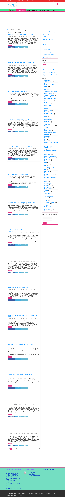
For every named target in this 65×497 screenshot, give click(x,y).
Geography (45, 47)
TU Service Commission (50, 207)
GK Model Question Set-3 (12, 475)
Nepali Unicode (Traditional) (50, 72)
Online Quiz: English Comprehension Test (11, 481)
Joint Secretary (22, 232)
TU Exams (46, 203)
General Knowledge (50, 1)
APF (45, 83)
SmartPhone (47, 191)
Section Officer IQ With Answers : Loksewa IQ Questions (21, 146)
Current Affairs (47, 49)
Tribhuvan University (49, 202)
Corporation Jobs (48, 100)
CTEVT (46, 102)
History (45, 44)
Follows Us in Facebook (48, 469)
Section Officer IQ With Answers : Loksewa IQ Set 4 (19, 91)
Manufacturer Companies (50, 150)
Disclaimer (47, 493)
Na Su (45, 153)
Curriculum (47, 104)
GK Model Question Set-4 (12, 477)
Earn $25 (31, 1)
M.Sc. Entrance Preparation (47, 147)
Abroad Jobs (47, 80)
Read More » (10, 45)
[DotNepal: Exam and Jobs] (13, 5)
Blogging (46, 89)
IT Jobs (46, 127)
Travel (45, 200)
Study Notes (42, 10)
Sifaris (46, 190)
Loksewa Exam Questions (39, 1)
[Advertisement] (32, 20)
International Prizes (48, 39)
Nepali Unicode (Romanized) (50, 75)
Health (46, 116)
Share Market (47, 188)
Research (46, 180)
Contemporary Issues (48, 54)
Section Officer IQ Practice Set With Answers (18, 174)
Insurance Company (49, 126)
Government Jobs (48, 115)
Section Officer (48, 187)
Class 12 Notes (48, 93)
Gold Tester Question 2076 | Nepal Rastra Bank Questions (21, 202)
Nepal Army (47, 154)
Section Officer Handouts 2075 (13, 488)
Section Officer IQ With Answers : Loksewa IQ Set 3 (19, 119)
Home (8, 30)
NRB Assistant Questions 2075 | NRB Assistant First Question (22, 34)
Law (45, 137)
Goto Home (19, 495)
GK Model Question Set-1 (12, 473)
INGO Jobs (47, 124)
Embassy (46, 108)
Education (46, 107)
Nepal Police (47, 159)
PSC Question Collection (24, 36)
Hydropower (47, 121)
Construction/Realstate (50, 98)
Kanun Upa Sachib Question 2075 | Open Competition (20, 374)
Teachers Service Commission (48, 197)
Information (47, 122)
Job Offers (12, 10)
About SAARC (46, 34)
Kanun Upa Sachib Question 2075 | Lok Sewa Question (20, 431)
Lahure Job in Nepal (11, 2)
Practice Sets (47, 172)
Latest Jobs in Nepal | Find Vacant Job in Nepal (17, 1)
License (46, 141)
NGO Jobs (46, 164)
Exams (46, 111)
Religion (45, 37)
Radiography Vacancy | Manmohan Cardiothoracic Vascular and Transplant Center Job (34, 473)
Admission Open (48, 81)
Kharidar (46, 134)
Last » (23, 448)
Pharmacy (46, 171)
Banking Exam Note (49, 84)
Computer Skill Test (49, 96)
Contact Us (13, 495)
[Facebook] (50, 492)
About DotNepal (39, 493)
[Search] (57, 4)
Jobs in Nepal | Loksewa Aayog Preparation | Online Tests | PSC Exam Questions (8, 10)
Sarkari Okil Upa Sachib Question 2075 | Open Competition (21, 344)
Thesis (46, 199)
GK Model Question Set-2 (12, 474)
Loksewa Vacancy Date (31, 10)
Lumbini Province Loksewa (51, 142)
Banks (45, 86)
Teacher (46, 195)
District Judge (47, 105)
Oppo (45, 169)
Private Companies (49, 174)
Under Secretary (33, 346)
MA (45, 149)
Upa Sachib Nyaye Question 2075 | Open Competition (20, 403)
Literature (45, 42)
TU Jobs (46, 205)
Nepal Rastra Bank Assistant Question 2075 (18, 287)
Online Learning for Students (48, 168)
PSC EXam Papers (20, 10)
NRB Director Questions (13, 260)
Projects (46, 176)
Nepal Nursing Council (50, 156)
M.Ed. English (47, 145)
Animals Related (47, 57)
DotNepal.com (20, 493)
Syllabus (48, 10)
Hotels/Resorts (48, 119)
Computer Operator (49, 95)
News (45, 162)
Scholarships (47, 185)
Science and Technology (49, 31)
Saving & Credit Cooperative (47, 183)
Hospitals (46, 118)
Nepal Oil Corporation (49, 157)
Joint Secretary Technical (50, 132)
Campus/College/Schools (50, 91)
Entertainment (48, 110)
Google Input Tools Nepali (49, 69)
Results (46, 181)
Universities (47, 211)
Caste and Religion (47, 52)
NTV (45, 165)
